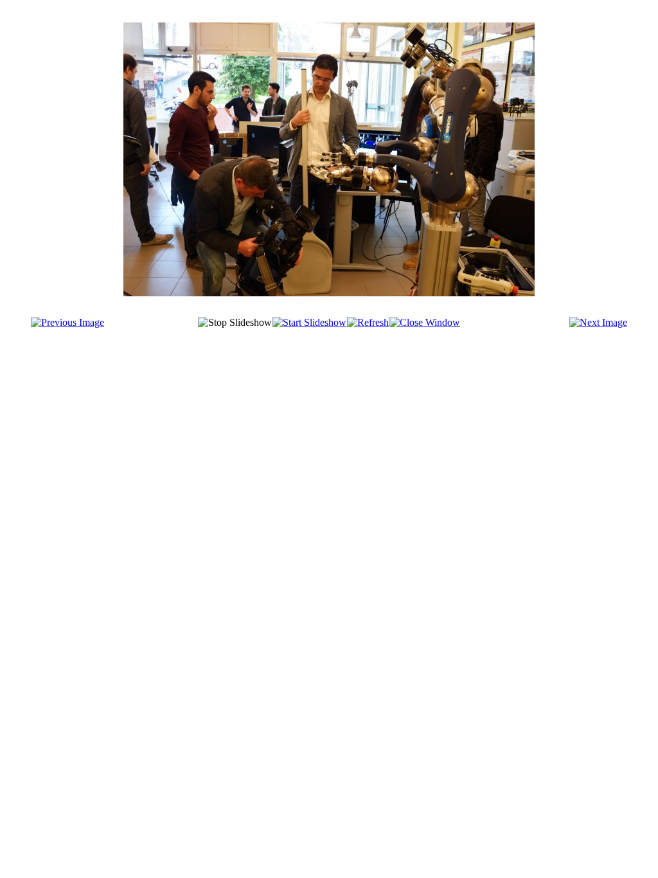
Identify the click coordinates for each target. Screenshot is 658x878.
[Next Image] (598, 322)
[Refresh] (368, 322)
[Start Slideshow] (309, 322)
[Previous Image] (67, 322)
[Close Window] (424, 322)
